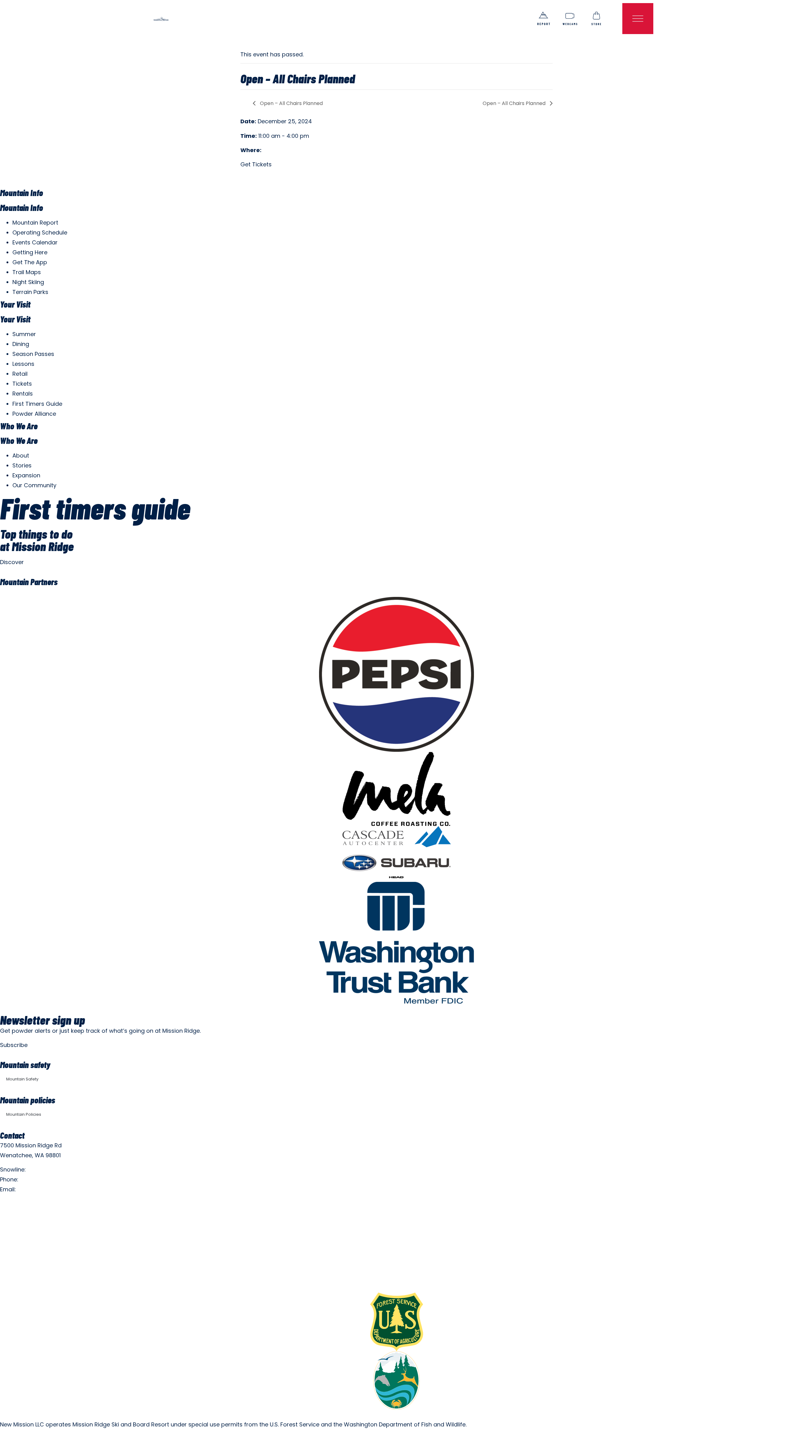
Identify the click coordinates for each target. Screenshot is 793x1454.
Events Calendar (35, 242)
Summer (24, 334)
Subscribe (14, 1045)
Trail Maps (26, 272)
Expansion (26, 475)
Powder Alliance (34, 414)
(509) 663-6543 (42, 1179)
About (20, 455)
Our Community (34, 485)
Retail (20, 374)
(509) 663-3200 (49, 1169)
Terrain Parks (30, 292)
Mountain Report (35, 222)
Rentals (22, 393)
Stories (22, 465)
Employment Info (23, 1204)
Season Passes (33, 354)
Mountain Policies (23, 1114)
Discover (12, 562)
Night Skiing (28, 282)
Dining (20, 344)
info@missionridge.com (50, 1189)
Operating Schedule (39, 232)
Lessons (23, 364)
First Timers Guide (37, 404)
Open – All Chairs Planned (291, 103)
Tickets (22, 384)
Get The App (29, 262)
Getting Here (29, 252)
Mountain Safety (22, 1079)
